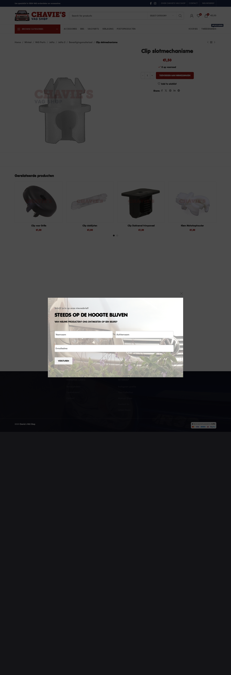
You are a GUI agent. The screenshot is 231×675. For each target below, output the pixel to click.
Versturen (63, 360)
